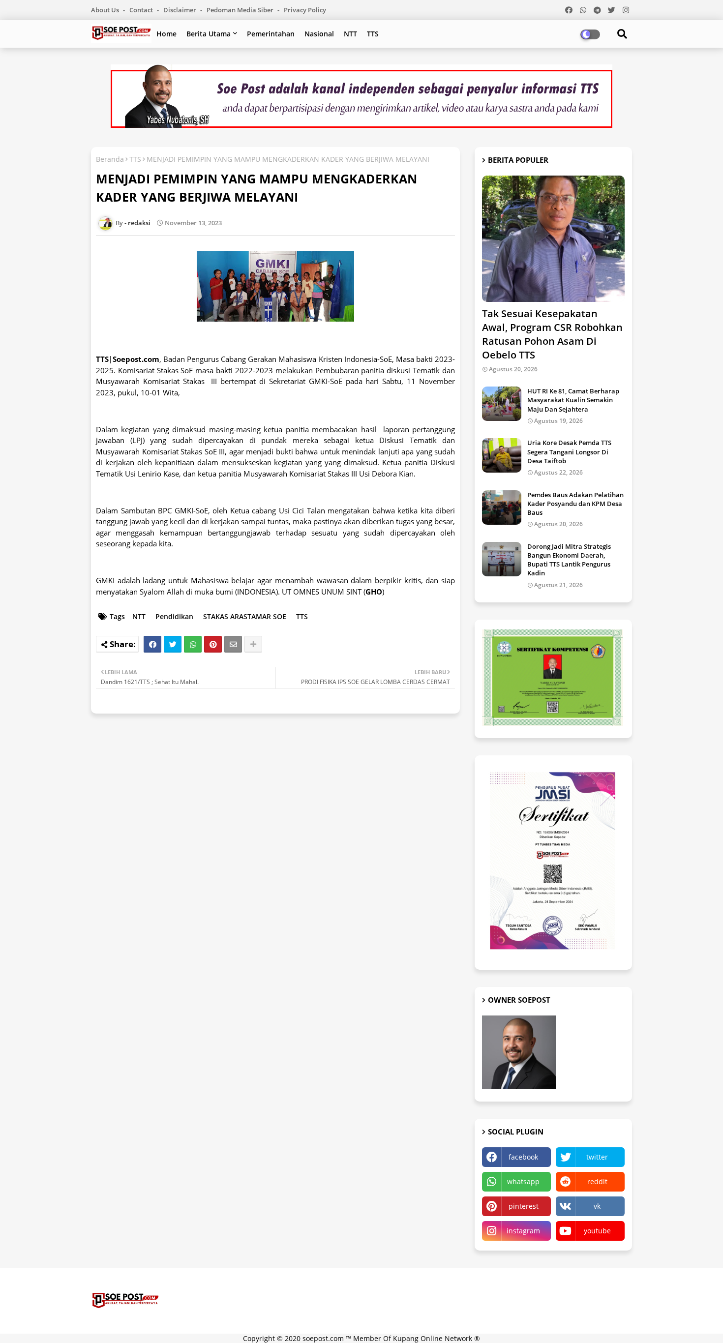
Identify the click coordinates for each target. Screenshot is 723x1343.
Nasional (319, 33)
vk (597, 1206)
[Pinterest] (213, 644)
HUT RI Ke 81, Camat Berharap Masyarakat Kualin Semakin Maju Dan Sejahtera (573, 400)
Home (166, 33)
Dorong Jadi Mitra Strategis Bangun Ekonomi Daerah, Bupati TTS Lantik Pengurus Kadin (569, 560)
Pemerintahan (271, 33)
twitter (597, 1157)
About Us (105, 9)
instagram (523, 1230)
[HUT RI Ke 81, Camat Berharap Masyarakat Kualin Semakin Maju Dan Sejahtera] (501, 404)
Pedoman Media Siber (241, 9)
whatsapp (523, 1181)
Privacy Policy (305, 9)
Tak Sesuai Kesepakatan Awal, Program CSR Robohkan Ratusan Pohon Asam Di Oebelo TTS (552, 334)
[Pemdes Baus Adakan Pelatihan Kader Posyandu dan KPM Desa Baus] (501, 507)
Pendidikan (174, 616)
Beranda (110, 159)
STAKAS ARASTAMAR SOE (244, 616)
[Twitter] (172, 644)
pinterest (524, 1206)
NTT (350, 33)
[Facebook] (152, 644)
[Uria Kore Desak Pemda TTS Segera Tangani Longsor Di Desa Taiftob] (501, 455)
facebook (523, 1157)
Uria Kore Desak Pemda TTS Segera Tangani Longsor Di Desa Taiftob (569, 451)
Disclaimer (180, 9)
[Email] (233, 644)
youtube (597, 1230)
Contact (141, 9)
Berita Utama (208, 33)
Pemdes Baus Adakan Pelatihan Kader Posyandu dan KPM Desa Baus (575, 503)
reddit (597, 1181)
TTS (373, 33)
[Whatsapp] (193, 644)
